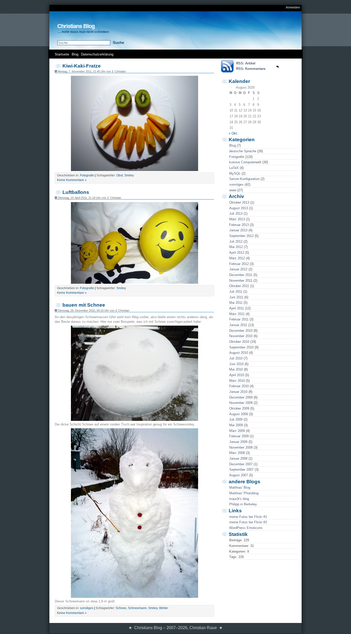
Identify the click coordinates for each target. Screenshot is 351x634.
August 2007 (238, 475)
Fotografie (236, 157)
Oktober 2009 (239, 408)
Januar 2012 (238, 269)
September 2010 (241, 347)
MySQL (235, 173)
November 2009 (241, 403)
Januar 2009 (238, 442)
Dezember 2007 (241, 464)
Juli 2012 (236, 241)
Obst (119, 175)
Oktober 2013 (239, 202)
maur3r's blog (239, 499)
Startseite (62, 54)
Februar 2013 (239, 225)
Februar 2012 (239, 264)
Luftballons (75, 192)
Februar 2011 (238, 319)
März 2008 (237, 453)
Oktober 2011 (239, 286)
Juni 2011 (236, 297)
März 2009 (237, 431)
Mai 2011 (236, 303)
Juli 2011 (235, 292)
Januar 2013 (238, 230)
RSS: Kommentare (250, 69)
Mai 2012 (236, 247)
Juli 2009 (236, 419)
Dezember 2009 (241, 397)
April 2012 (236, 252)
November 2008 (241, 447)
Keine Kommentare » (72, 180)
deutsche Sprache (242, 151)
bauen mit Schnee (83, 305)
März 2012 (237, 258)
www (232, 190)
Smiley (129, 175)
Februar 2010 (239, 386)
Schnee (121, 608)
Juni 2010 (236, 364)
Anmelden (293, 7)
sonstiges (236, 184)
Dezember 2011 (240, 275)
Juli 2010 (236, 358)
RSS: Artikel (245, 63)
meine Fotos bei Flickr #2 (248, 522)
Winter (163, 608)
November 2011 (240, 280)
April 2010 (236, 375)
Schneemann (137, 608)
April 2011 (236, 308)
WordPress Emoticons (246, 528)
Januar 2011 (238, 325)
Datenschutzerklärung (97, 54)
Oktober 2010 (239, 342)
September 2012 (241, 236)
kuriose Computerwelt (245, 162)
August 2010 (238, 353)
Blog (75, 54)
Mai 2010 (236, 369)
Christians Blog (76, 26)
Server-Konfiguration (244, 179)
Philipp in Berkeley (243, 504)
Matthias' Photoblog (243, 493)
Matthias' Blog (239, 487)
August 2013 (238, 208)
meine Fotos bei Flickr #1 (248, 517)
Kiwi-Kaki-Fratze (81, 66)
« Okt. (233, 133)
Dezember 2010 (241, 331)
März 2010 (237, 381)
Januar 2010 (238, 392)
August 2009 (238, 414)
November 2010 (241, 336)
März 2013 (237, 219)
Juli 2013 (236, 213)
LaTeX (234, 168)
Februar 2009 (239, 436)
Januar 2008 (238, 458)
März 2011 (237, 314)
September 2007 (241, 469)
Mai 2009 (236, 425)
